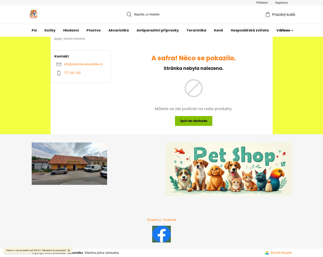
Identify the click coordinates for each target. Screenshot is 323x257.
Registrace (281, 2)
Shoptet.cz (154, 220)
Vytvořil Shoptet (281, 253)
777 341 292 (72, 73)
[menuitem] (34, 30)
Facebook (169, 220)
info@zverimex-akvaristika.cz (83, 64)
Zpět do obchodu (193, 121)
